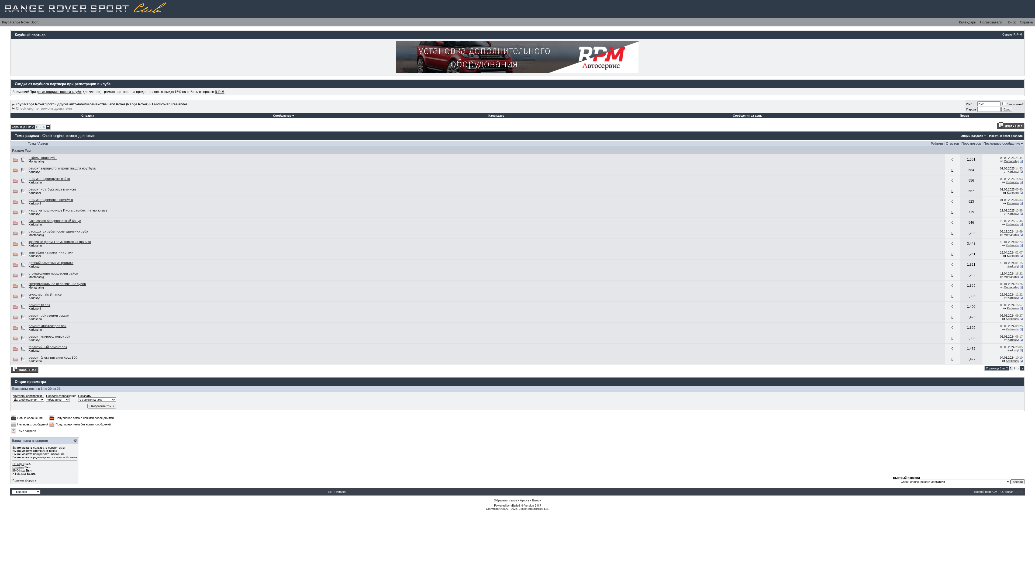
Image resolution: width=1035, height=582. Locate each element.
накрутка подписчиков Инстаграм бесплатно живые (68, 210)
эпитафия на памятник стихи (51, 252)
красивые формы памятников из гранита (60, 242)
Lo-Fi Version (337, 491)
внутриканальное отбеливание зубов (57, 284)
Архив (524, 500)
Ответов (952, 144)
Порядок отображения (61, 395)
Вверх (536, 500)
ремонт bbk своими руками (49, 315)
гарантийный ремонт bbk (48, 347)
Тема (32, 144)
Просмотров (971, 144)
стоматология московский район (53, 273)
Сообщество (282, 115)
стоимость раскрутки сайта (49, 179)
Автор (43, 144)
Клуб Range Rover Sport (20, 22)
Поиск (1011, 22)
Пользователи (991, 22)
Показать (84, 395)
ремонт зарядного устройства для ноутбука (62, 168)
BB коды (18, 464)
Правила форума (24, 480)
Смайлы (18, 467)
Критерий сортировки (27, 395)
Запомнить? (1015, 104)
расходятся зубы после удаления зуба (58, 231)
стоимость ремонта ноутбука (51, 200)
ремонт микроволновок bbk (49, 336)
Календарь (967, 22)
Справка (1026, 22)
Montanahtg (36, 161)
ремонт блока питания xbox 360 (53, 357)
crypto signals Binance (45, 294)
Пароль (971, 109)
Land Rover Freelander (169, 104)
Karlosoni (35, 193)
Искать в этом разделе (1006, 135)
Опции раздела (972, 135)
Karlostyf (34, 172)
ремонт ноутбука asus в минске (52, 189)
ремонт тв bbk (39, 305)
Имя (969, 103)
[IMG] (16, 470)
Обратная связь (505, 500)
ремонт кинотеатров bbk (47, 326)
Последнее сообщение (1002, 144)
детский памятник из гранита (51, 263)
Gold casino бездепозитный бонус (55, 221)
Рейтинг (937, 144)
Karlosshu (35, 182)
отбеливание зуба (43, 158)
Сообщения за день (747, 115)
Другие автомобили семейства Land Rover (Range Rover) (103, 104)
